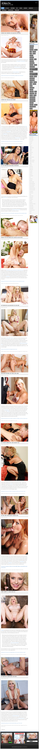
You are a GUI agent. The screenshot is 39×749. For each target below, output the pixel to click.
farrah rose (31, 71)
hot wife (8, 411)
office (30, 194)
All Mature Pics (6, 3)
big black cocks (8, 654)
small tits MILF (31, 208)
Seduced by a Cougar (32, 203)
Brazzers (31, 150)
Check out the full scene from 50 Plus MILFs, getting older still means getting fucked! (14, 213)
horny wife (35, 82)
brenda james (32, 57)
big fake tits (8, 131)
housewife (25, 8)
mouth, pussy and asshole (15, 642)
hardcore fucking (32, 78)
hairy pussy (31, 76)
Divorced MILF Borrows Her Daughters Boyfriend (11, 33)
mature (35, 91)
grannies (14, 654)
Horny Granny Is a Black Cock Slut (8, 591)
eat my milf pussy (13, 143)
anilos (4, 283)
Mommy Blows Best (32, 183)
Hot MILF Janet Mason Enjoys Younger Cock (9, 515)
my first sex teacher (32, 99)
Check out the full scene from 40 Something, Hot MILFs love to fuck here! (12, 75)
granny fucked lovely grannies (32, 74)
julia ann (21, 351)
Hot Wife (2, 630)
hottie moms (13, 725)
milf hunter (31, 178)
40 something (5, 77)
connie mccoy (32, 61)
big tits (31, 53)
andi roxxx (14, 420)
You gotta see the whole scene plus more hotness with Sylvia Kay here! (12, 141)
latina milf (31, 174)
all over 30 (35, 49)
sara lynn (24, 493)
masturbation (31, 91)
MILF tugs (31, 180)
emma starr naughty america (32, 69)
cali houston (31, 59)
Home (2, 8)
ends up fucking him (16, 71)
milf (17, 8)
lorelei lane (31, 89)
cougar (12, 569)
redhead (15, 569)
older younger (4, 10)
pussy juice (8, 276)
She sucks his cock (17, 67)
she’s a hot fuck (17, 137)
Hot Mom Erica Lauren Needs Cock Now (9, 676)
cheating (11, 351)
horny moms (13, 8)
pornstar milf (31, 104)
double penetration (14, 215)
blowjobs (9, 77)
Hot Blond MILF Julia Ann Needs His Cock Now (10, 305)
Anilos (11, 483)
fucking (21, 8)
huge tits (31, 85)
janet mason (21, 569)
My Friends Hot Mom (17, 725)
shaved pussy (31, 8)
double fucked (5, 197)
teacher (31, 211)
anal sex (8, 215)
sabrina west (20, 493)
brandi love (31, 55)
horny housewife (32, 80)
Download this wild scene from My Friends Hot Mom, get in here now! (11, 723)
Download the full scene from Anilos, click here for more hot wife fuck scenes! (12, 281)
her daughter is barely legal (20, 61)
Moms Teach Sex (32, 186)
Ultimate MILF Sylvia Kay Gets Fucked (8, 99)
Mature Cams (17, 10)
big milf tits (34, 51)
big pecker (10, 562)
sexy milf (31, 108)
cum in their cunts (21, 718)
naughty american (25, 351)
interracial (31, 172)
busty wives (7, 8)
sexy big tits (22, 561)
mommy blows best (32, 97)
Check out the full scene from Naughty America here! (9, 349)
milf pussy (31, 95)
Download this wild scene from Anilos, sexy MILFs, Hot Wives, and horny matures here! (14, 418)
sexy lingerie (6, 409)
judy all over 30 (32, 87)
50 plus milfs (5, 215)
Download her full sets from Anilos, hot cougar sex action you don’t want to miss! (13, 491)
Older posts (3, 12)
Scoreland (31, 202)
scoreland (35, 104)
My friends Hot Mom (16, 715)
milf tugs (35, 95)
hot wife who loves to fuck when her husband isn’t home (14, 270)
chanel (35, 59)
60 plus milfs (31, 49)
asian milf (31, 146)
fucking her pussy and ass (16, 209)
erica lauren (24, 725)
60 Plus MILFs (31, 139)
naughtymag (24, 654)
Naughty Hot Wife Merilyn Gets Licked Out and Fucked (12, 237)
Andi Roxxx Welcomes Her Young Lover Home (10, 373)
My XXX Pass (31, 192)
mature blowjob (32, 93)
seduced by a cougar (32, 106)
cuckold (31, 158)
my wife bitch (31, 191)
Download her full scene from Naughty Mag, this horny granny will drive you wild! (13, 652)
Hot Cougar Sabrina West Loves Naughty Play (10, 442)
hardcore (35, 76)
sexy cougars (31, 205)
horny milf (31, 82)
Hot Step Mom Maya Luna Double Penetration (10, 165)
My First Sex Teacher (32, 188)
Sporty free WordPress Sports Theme (16, 746)
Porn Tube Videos (10, 10)
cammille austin (21, 654)
